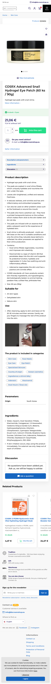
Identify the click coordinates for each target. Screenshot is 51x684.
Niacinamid (27, 380)
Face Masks (27, 359)
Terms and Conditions (35, 646)
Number (8, 130)
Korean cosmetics (35, 372)
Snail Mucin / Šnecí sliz (17, 385)
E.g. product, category (17, 26)
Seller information (12, 149)
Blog (28, 656)
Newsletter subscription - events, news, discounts (20, 597)
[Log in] (34, 8)
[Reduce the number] (12, 131)
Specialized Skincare (16, 367)
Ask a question (27, 476)
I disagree (25, 675)
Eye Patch (26, 363)
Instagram (35, 628)
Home (4, 15)
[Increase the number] (12, 129)
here (35, 671)
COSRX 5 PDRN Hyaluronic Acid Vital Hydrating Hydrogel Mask (19, 520)
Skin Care (14, 15)
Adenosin (12, 380)
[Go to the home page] (9, 8)
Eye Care (11, 363)
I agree (25, 679)
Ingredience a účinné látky (19, 376)
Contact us (30, 639)
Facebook (23, 628)
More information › (12, 103)
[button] (29, 8)
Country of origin (15, 372)
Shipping (30, 642)
